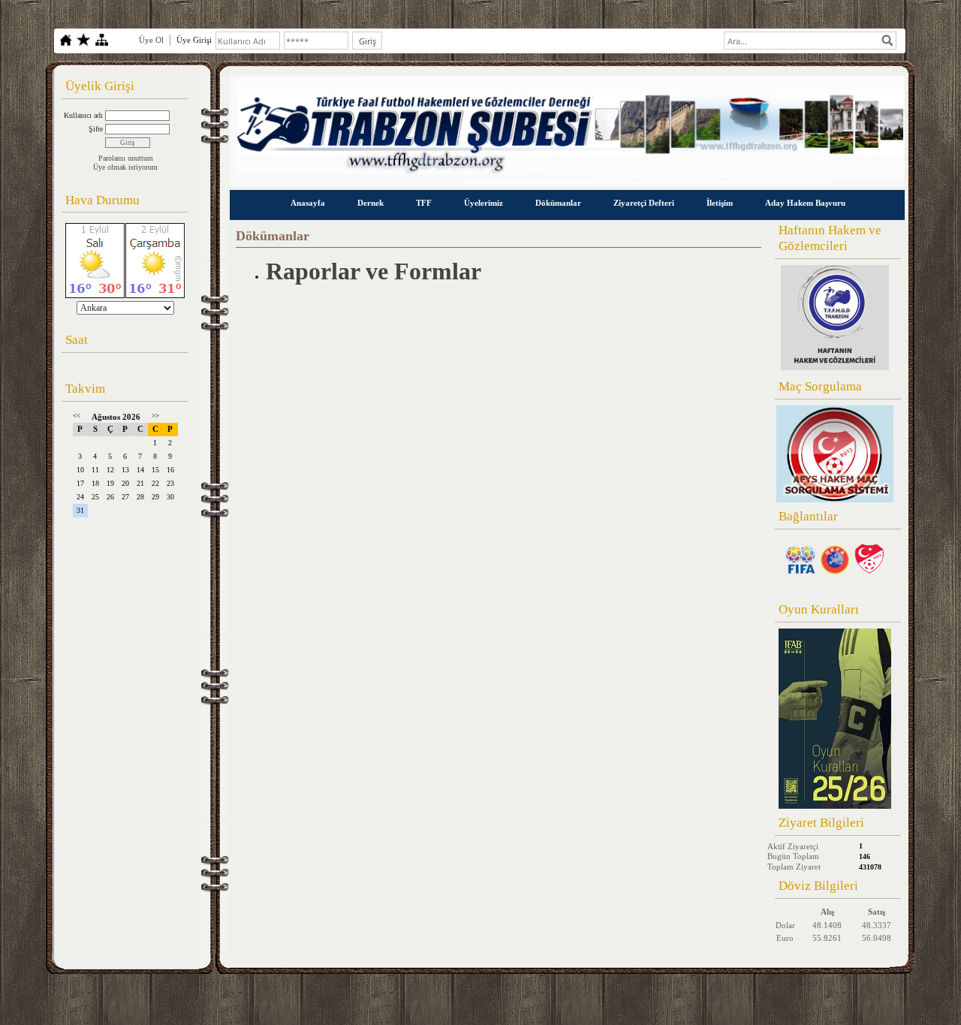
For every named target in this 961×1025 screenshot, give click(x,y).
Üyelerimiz (483, 202)
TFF (424, 202)
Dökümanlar (558, 202)
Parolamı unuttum (125, 158)
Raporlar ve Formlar (373, 271)
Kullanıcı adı (83, 115)
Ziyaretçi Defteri (643, 202)
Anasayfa (308, 202)
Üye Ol (151, 39)
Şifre (96, 129)
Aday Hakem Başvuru (805, 202)
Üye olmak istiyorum (125, 167)
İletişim (719, 202)
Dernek (370, 202)
